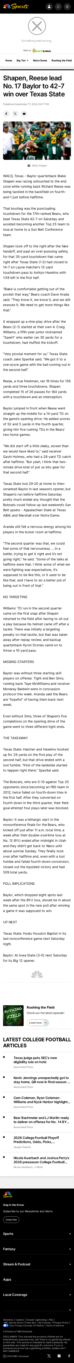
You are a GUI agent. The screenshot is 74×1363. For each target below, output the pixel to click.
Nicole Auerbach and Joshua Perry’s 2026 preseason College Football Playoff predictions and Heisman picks (41, 1160)
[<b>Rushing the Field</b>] (13, 1015)
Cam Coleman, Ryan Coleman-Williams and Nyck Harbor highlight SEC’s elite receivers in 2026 (41, 1100)
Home (8, 60)
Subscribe (11, 1219)
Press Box (30, 1322)
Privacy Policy (60, 1322)
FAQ (51, 1319)
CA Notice (38, 1325)
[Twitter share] (15, 113)
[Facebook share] (6, 113)
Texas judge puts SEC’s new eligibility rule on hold (35, 1060)
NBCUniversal (24, 1331)
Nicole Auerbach (23, 1167)
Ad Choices (44, 1322)
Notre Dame (40, 60)
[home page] (16, 6)
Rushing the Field (62, 60)
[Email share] (24, 113)
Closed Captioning (36, 1319)
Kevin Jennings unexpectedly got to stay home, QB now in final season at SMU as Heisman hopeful (42, 1080)
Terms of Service (55, 1325)
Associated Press (23, 1066)
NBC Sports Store (13, 1322)
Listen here (35, 1022)
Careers (20, 1319)
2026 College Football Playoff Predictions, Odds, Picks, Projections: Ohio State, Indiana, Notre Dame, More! (38, 1140)
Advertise (8, 1319)
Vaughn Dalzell (22, 1147)
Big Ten (21, 60)
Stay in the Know (13, 1204)
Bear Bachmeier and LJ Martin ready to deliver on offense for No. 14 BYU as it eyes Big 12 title (41, 1120)
